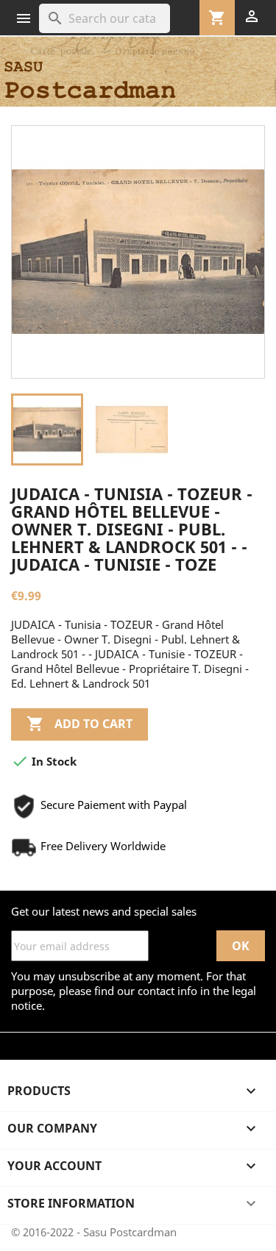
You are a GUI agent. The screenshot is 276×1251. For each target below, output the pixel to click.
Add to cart (79, 724)
